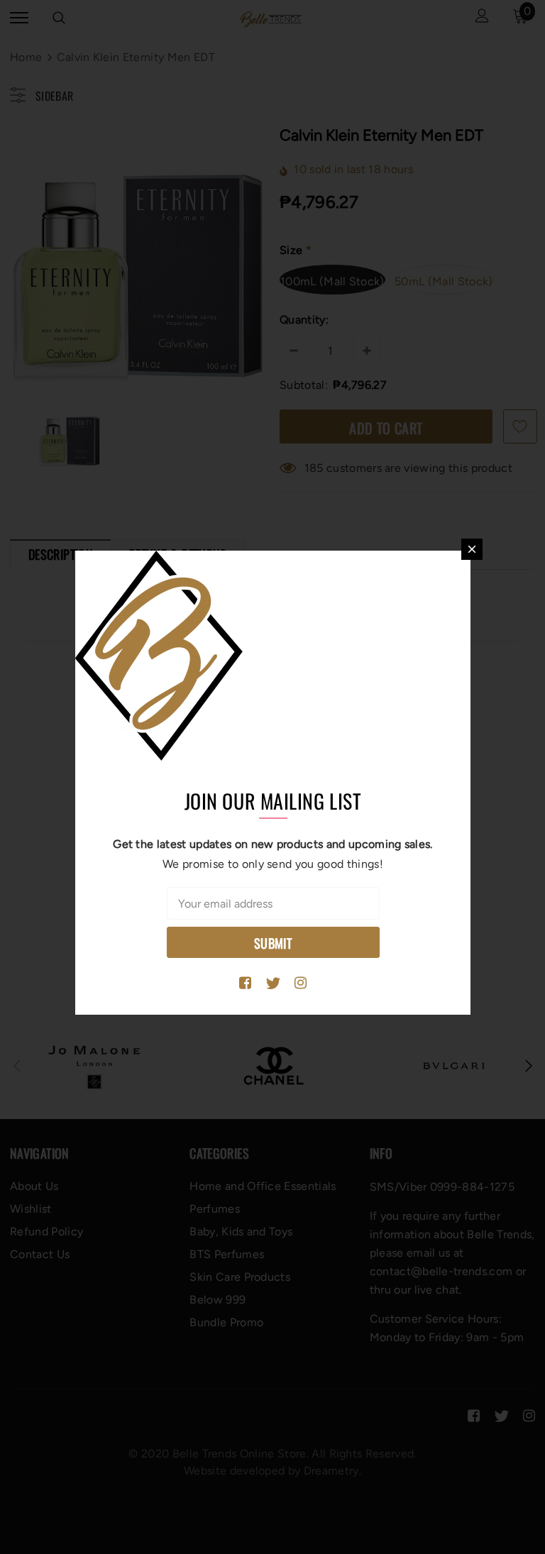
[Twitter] (272, 983)
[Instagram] (300, 983)
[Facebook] (245, 983)
